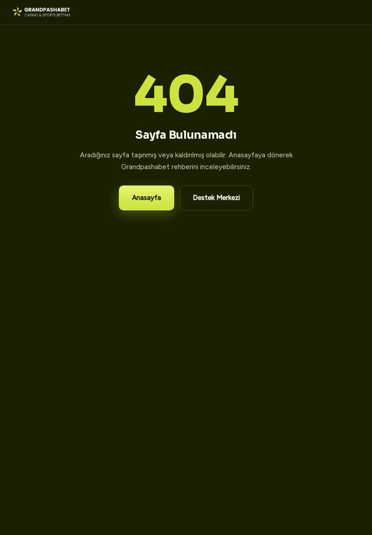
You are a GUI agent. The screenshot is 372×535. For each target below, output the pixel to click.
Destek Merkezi (216, 198)
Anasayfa (146, 198)
